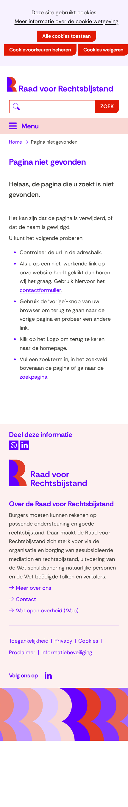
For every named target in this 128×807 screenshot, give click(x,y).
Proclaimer (22, 652)
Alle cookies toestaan (66, 36)
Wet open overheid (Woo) (47, 610)
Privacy (63, 640)
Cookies (88, 640)
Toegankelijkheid (29, 640)
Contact (26, 599)
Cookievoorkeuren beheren (40, 49)
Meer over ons (33, 588)
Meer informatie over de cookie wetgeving (66, 21)
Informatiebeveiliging (66, 652)
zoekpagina (33, 376)
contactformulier (40, 290)
